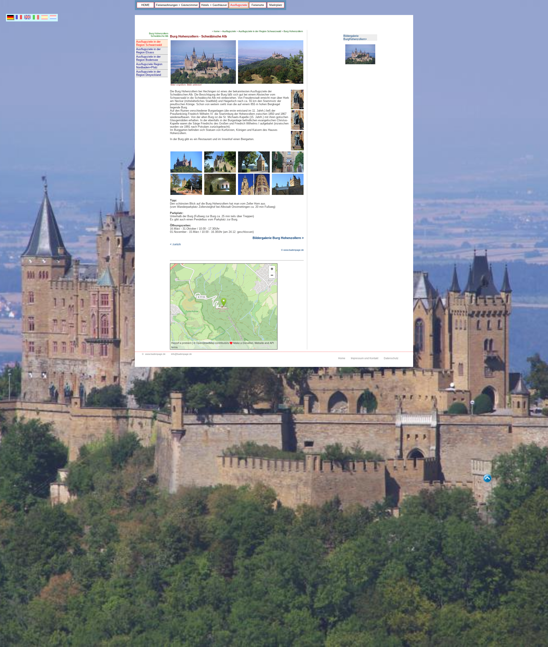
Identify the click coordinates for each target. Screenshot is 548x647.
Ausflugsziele (238, 5)
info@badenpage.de (181, 354)
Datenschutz (391, 358)
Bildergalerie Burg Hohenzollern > (278, 238)
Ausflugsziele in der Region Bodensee (148, 58)
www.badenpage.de (155, 354)
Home (341, 358)
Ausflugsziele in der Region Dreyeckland (148, 73)
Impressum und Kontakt (364, 358)
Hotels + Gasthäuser (214, 5)
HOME (145, 5)
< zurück (175, 244)
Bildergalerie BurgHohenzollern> (355, 37)
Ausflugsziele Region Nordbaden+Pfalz (149, 66)
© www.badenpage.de (292, 250)
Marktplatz (275, 5)
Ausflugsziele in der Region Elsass (148, 51)
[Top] (487, 481)
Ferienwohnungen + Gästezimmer (177, 5)
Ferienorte (258, 5)
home (217, 31)
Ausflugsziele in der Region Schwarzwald (149, 43)
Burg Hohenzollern (293, 31)
